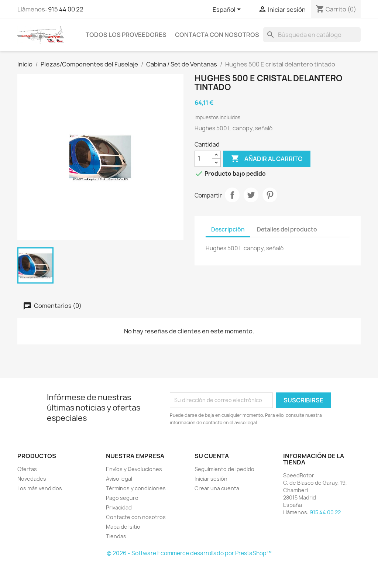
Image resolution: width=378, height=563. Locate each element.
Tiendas (116, 536)
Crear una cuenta (217, 488)
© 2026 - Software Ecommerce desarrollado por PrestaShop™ (189, 553)
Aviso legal (119, 478)
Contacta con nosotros (217, 35)
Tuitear (251, 195)
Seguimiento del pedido (224, 469)
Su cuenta (212, 456)
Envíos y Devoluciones (134, 469)
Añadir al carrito (267, 158)
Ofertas (27, 469)
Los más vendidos (39, 488)
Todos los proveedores (126, 35)
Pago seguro (122, 497)
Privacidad (119, 507)
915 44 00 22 (65, 9)
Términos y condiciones (136, 488)
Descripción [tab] (228, 229)
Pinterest (269, 195)
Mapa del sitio (123, 526)
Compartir (232, 195)
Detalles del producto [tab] (287, 229)
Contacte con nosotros (136, 517)
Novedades (31, 478)
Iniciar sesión (211, 478)
